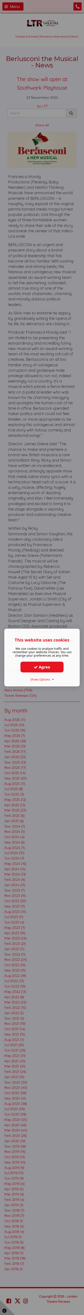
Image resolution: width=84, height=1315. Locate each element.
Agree (44, 667)
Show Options (41, 679)
